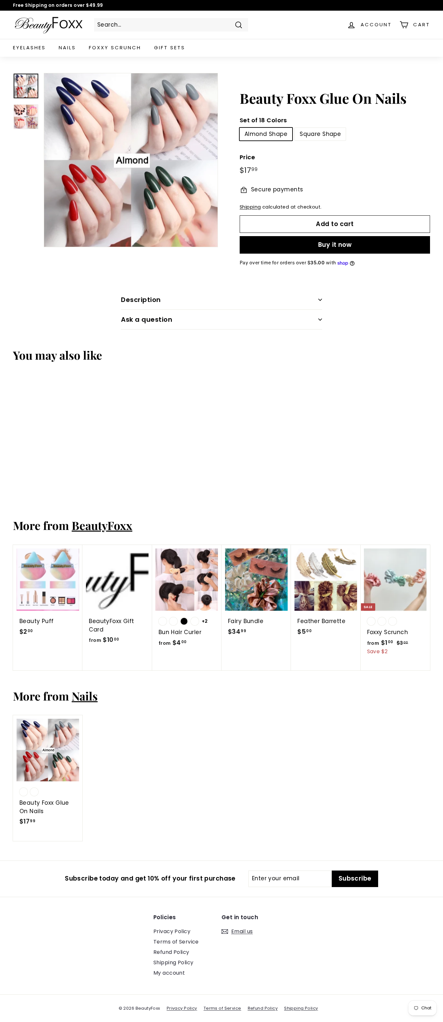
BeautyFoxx (102, 525)
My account (169, 973)
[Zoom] (131, 160)
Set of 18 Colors (263, 120)
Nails (67, 47)
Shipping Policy (173, 962)
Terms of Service (176, 941)
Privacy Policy (171, 931)
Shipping (250, 207)
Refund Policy (171, 952)
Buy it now (335, 244)
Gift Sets (169, 47)
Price (247, 157)
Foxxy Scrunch (115, 47)
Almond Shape (266, 134)
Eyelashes (29, 47)
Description (141, 299)
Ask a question (146, 319)
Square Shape (320, 134)
